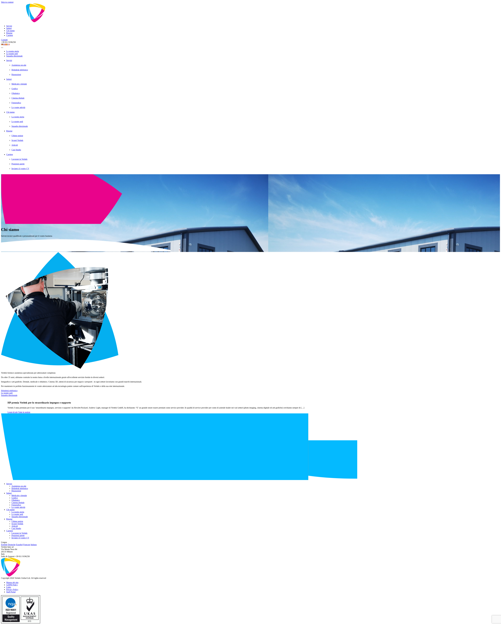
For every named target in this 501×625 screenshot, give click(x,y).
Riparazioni (16, 74)
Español (19, 544)
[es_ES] (6, 44)
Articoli (14, 145)
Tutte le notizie (24, 412)
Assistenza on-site (18, 65)
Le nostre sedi (12, 54)
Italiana (34, 544)
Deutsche (12, 544)
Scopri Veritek (17, 140)
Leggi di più (13, 412)
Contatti (4, 40)
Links (8, 587)
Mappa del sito (12, 582)
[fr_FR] (8, 44)
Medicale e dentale (19, 84)
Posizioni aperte (18, 164)
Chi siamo (10, 31)
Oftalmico (15, 93)
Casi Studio (16, 150)
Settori (9, 28)
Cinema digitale (17, 98)
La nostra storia (12, 51)
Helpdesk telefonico (19, 70)
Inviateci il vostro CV (20, 168)
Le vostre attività (18, 107)
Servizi (9, 26)
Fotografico (16, 103)
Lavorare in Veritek (19, 159)
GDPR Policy (12, 585)
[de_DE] (2, 44)
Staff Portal (11, 592)
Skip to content (7, 2)
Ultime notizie (17, 136)
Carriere (9, 35)
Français (26, 544)
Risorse (9, 33)
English (4, 544)
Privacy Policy (12, 589)
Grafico (14, 89)
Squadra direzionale (14, 56)
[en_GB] (4, 44)
